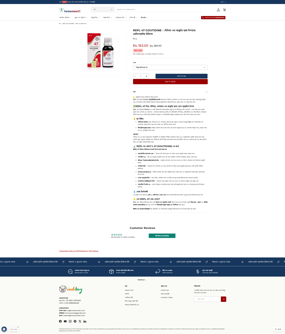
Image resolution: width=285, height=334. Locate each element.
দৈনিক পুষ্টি (132, 17)
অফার (134, 63)
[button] (224, 9)
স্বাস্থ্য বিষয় (94, 17)
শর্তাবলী (127, 294)
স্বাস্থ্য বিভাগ (106, 17)
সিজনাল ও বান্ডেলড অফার (73, 261)
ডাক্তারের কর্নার (120, 17)
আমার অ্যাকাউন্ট (165, 294)
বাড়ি (60, 23)
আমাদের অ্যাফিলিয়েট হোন (132, 304)
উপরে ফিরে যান (141, 280)
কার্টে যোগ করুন (181, 76)
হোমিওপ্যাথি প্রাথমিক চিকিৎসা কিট (40, 261)
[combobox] (145, 9)
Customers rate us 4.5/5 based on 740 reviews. (79, 251)
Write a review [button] (162, 235)
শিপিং (142, 54)
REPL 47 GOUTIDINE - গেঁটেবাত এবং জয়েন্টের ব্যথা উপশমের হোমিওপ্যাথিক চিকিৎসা (75, 23)
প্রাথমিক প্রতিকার (64, 17)
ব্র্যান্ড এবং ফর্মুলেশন (80, 17)
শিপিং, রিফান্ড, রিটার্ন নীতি (131, 301)
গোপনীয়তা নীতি (129, 297)
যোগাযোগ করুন (165, 290)
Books (143, 17)
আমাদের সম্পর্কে (129, 290)
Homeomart (67, 329)
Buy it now (170, 81)
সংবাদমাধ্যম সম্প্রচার (166, 297)
